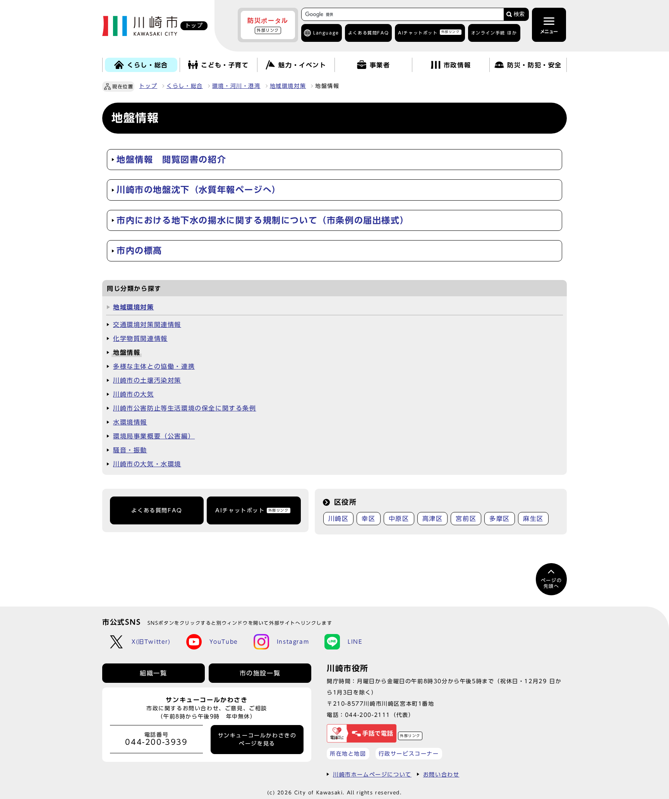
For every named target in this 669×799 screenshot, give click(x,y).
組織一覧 (153, 673)
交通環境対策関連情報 (147, 324)
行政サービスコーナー (409, 753)
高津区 (432, 518)
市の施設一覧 (260, 673)
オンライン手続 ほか (494, 33)
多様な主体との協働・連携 (154, 366)
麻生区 (533, 518)
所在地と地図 (348, 753)
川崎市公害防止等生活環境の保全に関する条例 (184, 408)
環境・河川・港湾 (236, 86)
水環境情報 (130, 422)
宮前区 (466, 518)
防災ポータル (267, 24)
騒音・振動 (130, 450)
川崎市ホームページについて (372, 774)
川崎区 (338, 518)
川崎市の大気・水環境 (147, 464)
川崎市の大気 (133, 394)
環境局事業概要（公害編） (154, 436)
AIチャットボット (429, 32)
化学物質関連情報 (140, 338)
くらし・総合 (184, 86)
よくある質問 (368, 33)
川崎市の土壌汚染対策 (147, 380)
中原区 (399, 518)
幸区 (368, 518)
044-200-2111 (367, 715)
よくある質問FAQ (156, 510)
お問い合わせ (441, 774)
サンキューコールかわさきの (257, 739)
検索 (519, 14)
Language (326, 33)
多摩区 (499, 518)
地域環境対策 (288, 86)
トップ (148, 86)
